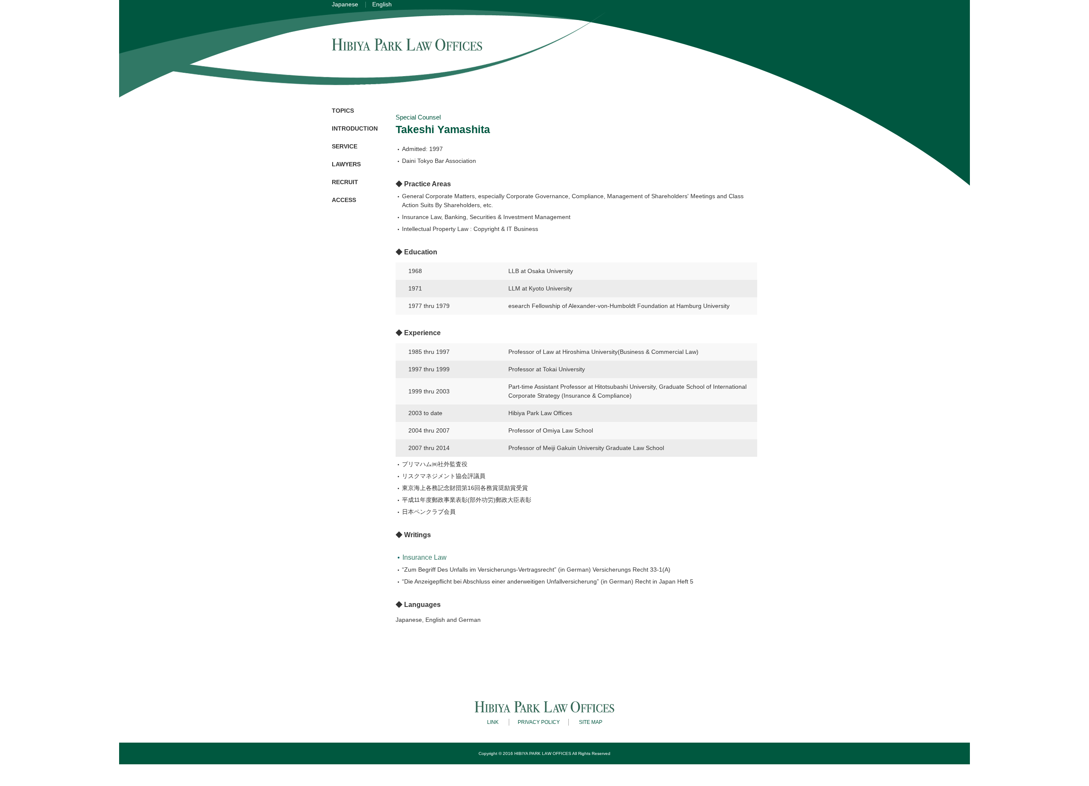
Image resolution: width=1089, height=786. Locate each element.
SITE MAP (590, 722)
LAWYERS (346, 164)
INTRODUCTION (355, 128)
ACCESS (344, 199)
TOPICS (343, 110)
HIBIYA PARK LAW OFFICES (542, 753)
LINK (493, 722)
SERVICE (344, 146)
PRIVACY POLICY (539, 722)
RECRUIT (345, 182)
